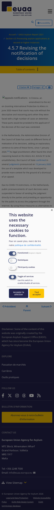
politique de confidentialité (28, 245)
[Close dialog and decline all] (52, 209)
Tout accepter (37, 293)
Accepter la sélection (18, 293)
